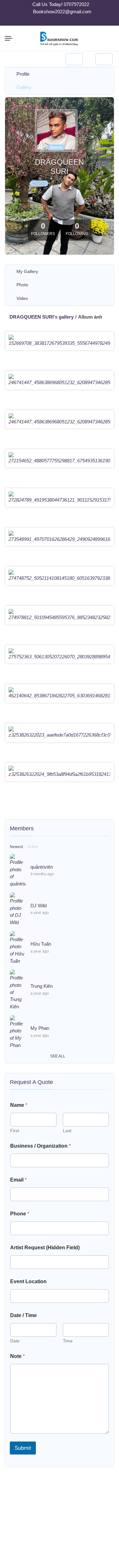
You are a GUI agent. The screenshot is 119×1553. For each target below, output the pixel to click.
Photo (22, 284)
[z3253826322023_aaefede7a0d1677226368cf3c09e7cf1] (59, 735)
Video (22, 298)
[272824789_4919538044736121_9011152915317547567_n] (59, 500)
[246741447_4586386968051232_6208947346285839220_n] (59, 382)
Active (32, 847)
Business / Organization (40, 1146)
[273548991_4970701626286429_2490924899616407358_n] (59, 539)
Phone (19, 1213)
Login (74, 59)
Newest (16, 847)
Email (18, 1179)
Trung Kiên (41, 986)
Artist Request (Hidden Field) (45, 1247)
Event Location (28, 1281)
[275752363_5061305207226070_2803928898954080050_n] (59, 657)
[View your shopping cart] (44, 59)
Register (104, 59)
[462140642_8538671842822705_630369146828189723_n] (59, 695)
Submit (23, 1448)
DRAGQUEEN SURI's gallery (42, 317)
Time (68, 1340)
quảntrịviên (41, 867)
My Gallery (27, 271)
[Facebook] (52, 21)
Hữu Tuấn (40, 944)
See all (57, 1056)
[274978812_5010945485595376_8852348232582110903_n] (59, 617)
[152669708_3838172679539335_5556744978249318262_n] (59, 343)
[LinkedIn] (67, 21)
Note (17, 1356)
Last (67, 1130)
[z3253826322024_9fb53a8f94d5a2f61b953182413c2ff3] (59, 774)
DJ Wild (38, 905)
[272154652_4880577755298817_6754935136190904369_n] (59, 460)
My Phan (39, 1028)
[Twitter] (59, 20)
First (14, 1130)
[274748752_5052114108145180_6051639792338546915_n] (59, 578)
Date (15, 1340)
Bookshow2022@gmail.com (62, 11)
